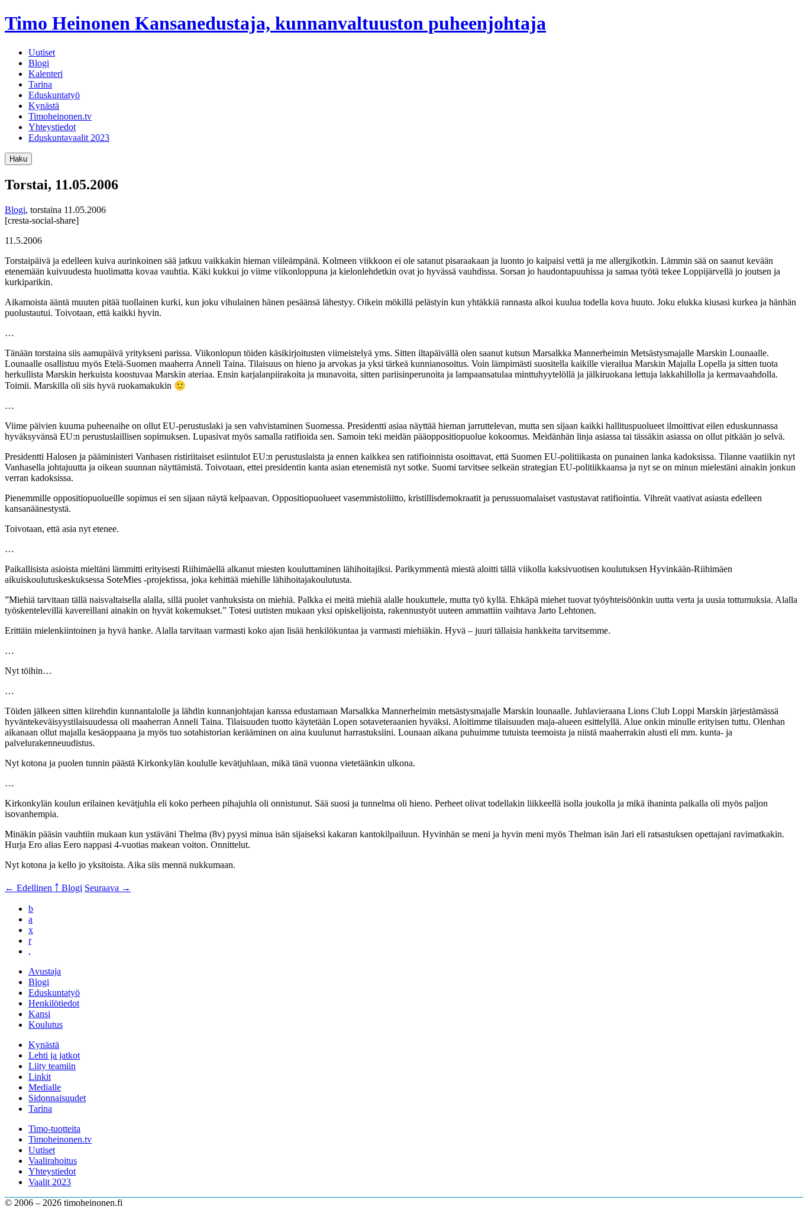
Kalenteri (45, 74)
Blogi (38, 63)
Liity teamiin (52, 1066)
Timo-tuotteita (54, 1129)
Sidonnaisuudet (57, 1098)
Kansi (39, 1014)
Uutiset (41, 52)
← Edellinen (29, 888)
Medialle (44, 1087)
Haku (18, 158)
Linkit (39, 1077)
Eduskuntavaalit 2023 (68, 138)
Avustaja (44, 971)
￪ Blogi (68, 888)
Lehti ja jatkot (54, 1055)
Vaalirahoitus (52, 1161)
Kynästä (43, 106)
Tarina (40, 84)
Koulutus (45, 1025)
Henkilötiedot (53, 1003)
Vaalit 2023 (49, 1182)
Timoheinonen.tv (60, 116)
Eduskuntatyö (54, 95)
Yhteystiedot (52, 127)
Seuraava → (108, 888)
